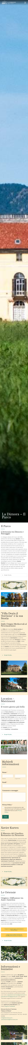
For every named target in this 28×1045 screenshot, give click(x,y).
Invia (5, 817)
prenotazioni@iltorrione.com (9, 1019)
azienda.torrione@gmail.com (9, 996)
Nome (4, 778)
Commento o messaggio (10, 790)
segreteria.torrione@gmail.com (16, 995)
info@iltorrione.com (6, 1018)
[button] (11, 605)
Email (4, 782)
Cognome (17, 778)
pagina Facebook (10, 1006)
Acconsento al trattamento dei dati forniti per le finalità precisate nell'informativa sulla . (15, 810)
